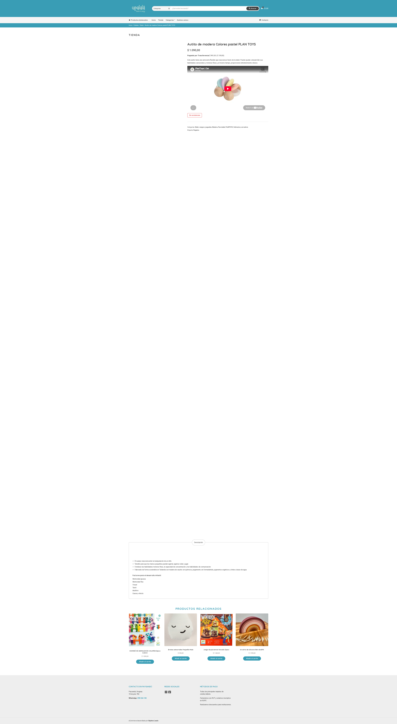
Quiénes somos (182, 20)
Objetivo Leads (153, 721)
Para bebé (221, 127)
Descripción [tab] (198, 542)
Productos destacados (139, 20)
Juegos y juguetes (205, 127)
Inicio (154, 20)
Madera (215, 127)
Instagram (166, 692)
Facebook (169, 692)
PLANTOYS (229, 127)
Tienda (160, 20)
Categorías (170, 20)
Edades (136, 25)
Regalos (196, 130)
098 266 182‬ (142, 698)
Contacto (265, 20)
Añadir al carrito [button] (145, 662)
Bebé (141, 25)
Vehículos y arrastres (240, 127)
